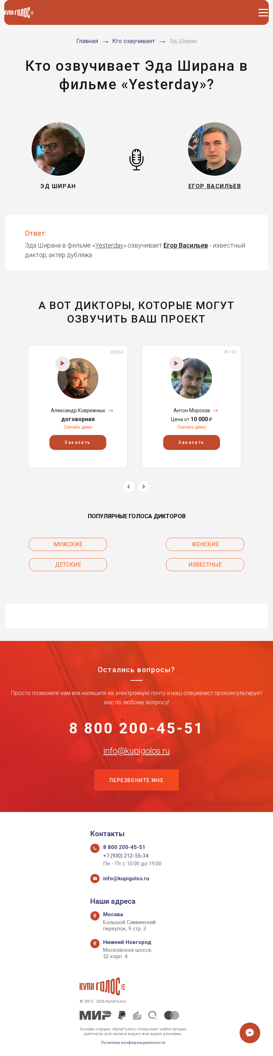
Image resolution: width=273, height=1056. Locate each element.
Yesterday (109, 245)
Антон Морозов (191, 410)
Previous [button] (128, 486)
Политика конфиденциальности (133, 1042)
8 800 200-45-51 (136, 728)
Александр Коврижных (78, 410)
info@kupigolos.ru (136, 751)
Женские (205, 544)
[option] (78, 406)
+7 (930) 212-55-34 (125, 856)
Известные (205, 564)
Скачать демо (78, 427)
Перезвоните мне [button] (136, 780)
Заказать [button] (78, 442)
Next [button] (143, 486)
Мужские (68, 544)
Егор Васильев (186, 245)
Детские (68, 564)
